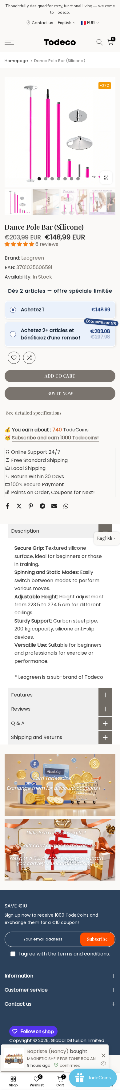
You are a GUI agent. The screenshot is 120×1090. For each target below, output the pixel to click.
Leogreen (32, 257)
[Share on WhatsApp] (66, 506)
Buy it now (60, 393)
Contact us (42, 23)
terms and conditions (83, 954)
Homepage (16, 61)
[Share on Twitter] (19, 506)
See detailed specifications (34, 413)
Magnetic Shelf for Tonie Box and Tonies (63, 1059)
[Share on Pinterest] (31, 506)
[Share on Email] (54, 506)
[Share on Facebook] (7, 506)
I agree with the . (64, 953)
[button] (20, 244)
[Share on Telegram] (42, 506)
